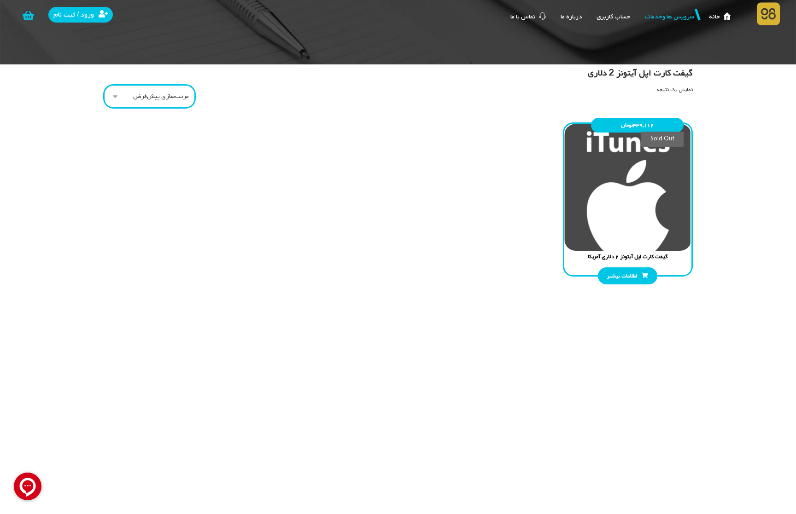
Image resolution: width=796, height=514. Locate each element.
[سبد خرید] (28, 15)
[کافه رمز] (768, 13)
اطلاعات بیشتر (622, 276)
